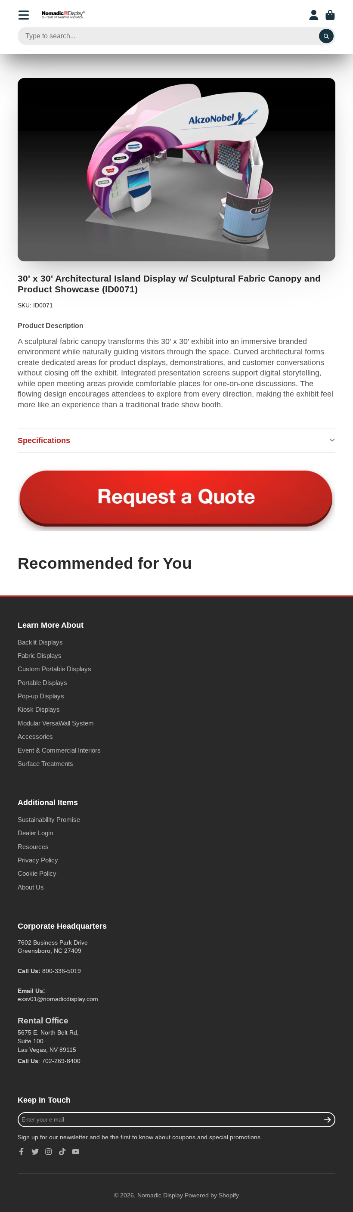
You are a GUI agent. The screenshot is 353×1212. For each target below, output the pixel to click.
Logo (63, 15)
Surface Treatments (45, 763)
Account (314, 15)
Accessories (35, 736)
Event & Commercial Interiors (59, 750)
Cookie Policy (37, 873)
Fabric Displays (40, 655)
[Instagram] (49, 1152)
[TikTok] (62, 1152)
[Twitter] (35, 1152)
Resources (33, 846)
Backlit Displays (40, 642)
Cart (330, 15)
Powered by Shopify (212, 1195)
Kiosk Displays (39, 709)
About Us (31, 887)
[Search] (326, 36)
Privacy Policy (38, 860)
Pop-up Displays (41, 696)
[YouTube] (76, 1152)
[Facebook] (21, 1152)
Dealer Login (35, 833)
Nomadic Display (160, 1195)
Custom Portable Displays (54, 669)
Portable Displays (42, 682)
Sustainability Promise (49, 819)
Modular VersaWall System (56, 723)
